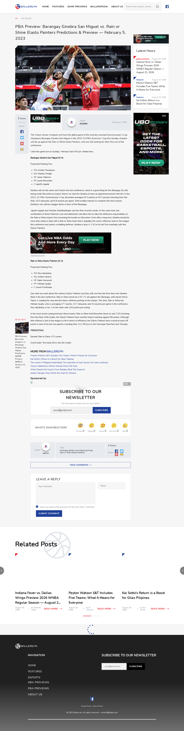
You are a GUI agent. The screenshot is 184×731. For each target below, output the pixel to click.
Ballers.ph (55, 351)
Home (45, 6)
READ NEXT (20, 320)
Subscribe (135, 666)
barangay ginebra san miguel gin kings (76, 450)
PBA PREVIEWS (38, 688)
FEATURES (35, 671)
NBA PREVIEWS (38, 682)
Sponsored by (38, 378)
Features (58, 6)
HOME (32, 665)
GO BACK (26, 18)
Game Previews (77, 6)
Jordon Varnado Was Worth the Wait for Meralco (53, 373)
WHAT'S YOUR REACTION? (51, 427)
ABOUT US (117, 6)
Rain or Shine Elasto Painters (72, 452)
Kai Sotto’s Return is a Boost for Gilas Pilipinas (52, 359)
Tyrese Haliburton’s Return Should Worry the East (53, 366)
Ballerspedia (99, 6)
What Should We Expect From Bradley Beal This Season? (57, 369)
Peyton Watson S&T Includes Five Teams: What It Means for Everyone (63, 355)
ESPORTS (34, 677)
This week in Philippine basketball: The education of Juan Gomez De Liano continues (69, 362)
